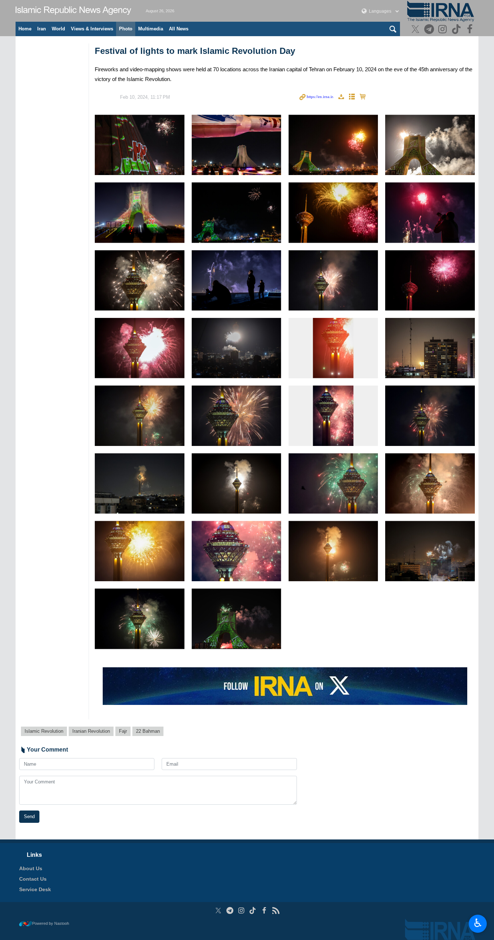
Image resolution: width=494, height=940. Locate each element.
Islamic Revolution (44, 731)
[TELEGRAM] (430, 29)
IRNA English (73, 11)
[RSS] (276, 910)
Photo (125, 28)
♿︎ (478, 923)
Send (29, 816)
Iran (41, 28)
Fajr (123, 731)
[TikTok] (457, 29)
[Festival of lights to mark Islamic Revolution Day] (139, 145)
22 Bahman (148, 731)
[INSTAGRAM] (444, 29)
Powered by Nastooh (50, 923)
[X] (416, 29)
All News (178, 28)
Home (24, 28)
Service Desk (35, 889)
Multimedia (150, 28)
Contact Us (33, 879)
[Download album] (341, 97)
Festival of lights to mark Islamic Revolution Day (195, 51)
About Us (30, 868)
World (58, 28)
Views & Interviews (92, 28)
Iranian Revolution (91, 731)
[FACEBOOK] (471, 29)
